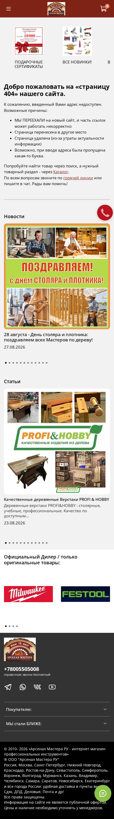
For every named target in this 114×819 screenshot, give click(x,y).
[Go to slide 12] (46, 363)
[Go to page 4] (17, 626)
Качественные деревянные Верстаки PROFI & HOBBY (56, 499)
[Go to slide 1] (6, 363)
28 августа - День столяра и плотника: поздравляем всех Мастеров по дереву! (48, 337)
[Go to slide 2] (9, 363)
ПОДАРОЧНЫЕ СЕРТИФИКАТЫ (29, 64)
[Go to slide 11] (43, 363)
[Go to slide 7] (28, 363)
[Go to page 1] (6, 626)
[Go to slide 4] (17, 363)
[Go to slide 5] (20, 363)
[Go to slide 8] (32, 363)
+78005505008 (21, 668)
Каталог (60, 171)
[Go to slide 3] (13, 363)
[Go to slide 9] (35, 363)
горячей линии (78, 177)
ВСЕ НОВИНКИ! (77, 62)
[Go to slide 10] (39, 363)
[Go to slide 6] (24, 363)
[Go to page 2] (9, 626)
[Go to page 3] (13, 626)
